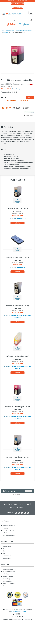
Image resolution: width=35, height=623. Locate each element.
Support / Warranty (24, 504)
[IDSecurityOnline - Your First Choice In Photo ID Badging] (11, 14)
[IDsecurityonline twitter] (24, 512)
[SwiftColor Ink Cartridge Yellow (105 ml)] (17, 338)
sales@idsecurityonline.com (18, 611)
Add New (29, 491)
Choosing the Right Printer (10, 569)
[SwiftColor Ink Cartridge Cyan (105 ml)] (17, 439)
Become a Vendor (7, 556)
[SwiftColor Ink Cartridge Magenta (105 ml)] (17, 389)
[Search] (31, 20)
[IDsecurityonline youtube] (21, 512)
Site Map (12, 507)
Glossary (5, 551)
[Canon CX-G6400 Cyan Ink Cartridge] (17, 191)
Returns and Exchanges (9, 571)
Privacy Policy (13, 504)
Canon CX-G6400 (21, 218)
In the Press (6, 533)
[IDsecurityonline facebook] (18, 512)
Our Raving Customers (8, 530)
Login (27, 24)
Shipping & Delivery (8, 576)
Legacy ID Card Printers (9, 583)
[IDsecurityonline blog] (27, 512)
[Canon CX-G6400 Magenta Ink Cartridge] (17, 54)
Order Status (6, 574)
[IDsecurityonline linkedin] (15, 512)
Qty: (2, 97)
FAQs (4, 548)
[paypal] (9, 595)
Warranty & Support (8, 586)
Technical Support (7, 581)
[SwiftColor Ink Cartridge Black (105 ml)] (17, 288)
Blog (4, 553)
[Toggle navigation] (30, 12)
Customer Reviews (29, 115)
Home (5, 504)
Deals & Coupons (17, 7)
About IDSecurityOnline (9, 525)
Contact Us (20, 507)
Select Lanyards (7, 558)
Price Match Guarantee (9, 535)
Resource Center (7, 546)
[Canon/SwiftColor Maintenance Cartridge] (17, 239)
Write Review (28, 114)
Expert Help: (17, 3)
